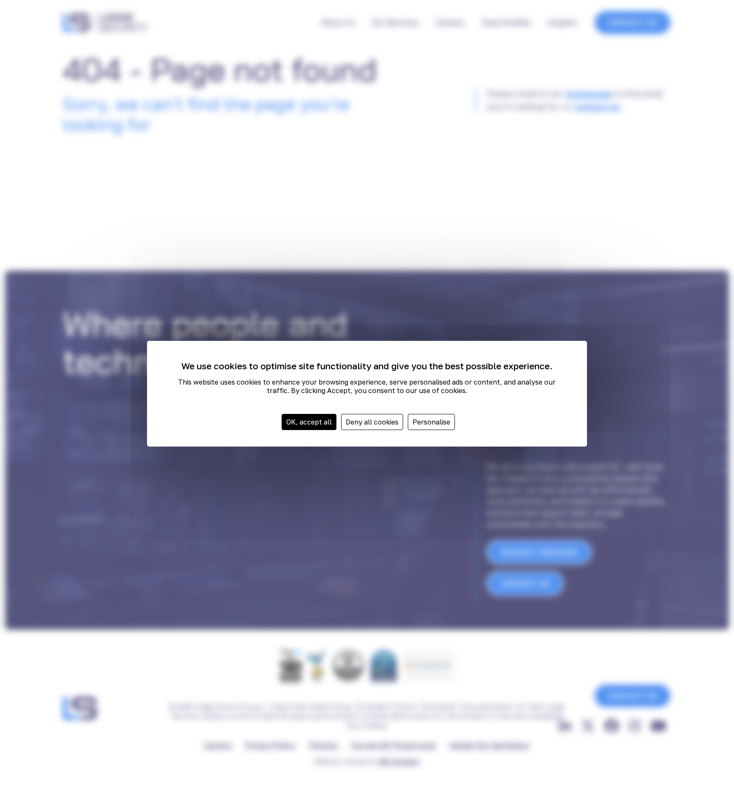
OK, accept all (309, 422)
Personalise (431, 422)
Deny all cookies (372, 422)
